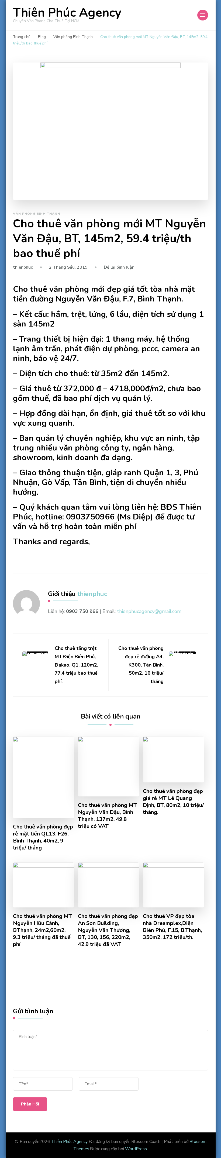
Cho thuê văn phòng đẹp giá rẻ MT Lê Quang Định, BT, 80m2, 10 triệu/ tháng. (173, 802)
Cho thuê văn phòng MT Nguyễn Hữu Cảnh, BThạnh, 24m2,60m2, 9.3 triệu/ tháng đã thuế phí (42, 930)
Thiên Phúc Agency (67, 13)
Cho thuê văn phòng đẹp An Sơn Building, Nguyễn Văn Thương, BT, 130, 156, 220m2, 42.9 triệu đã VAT (108, 930)
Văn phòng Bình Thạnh (36, 214)
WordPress (136, 1149)
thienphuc (23, 267)
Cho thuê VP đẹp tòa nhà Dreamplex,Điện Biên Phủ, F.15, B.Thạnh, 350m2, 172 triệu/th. (172, 927)
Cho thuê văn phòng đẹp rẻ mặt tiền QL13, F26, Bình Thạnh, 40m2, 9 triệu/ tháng (43, 837)
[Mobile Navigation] (202, 15)
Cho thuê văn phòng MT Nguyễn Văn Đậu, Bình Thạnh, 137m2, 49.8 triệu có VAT (107, 816)
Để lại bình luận (119, 267)
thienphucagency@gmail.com (149, 611)
